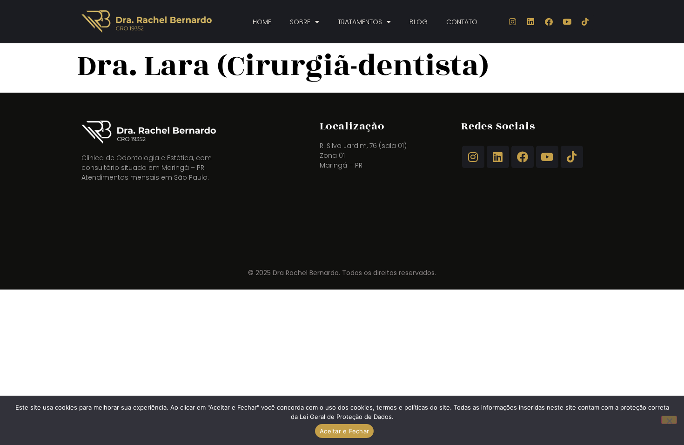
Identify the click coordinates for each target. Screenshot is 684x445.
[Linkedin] (531, 22)
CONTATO (461, 22)
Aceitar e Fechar (344, 431)
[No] (669, 420)
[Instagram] (513, 22)
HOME (262, 22)
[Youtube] (567, 22)
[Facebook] (549, 22)
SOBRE (300, 22)
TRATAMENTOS (360, 22)
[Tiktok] (585, 22)
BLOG (418, 22)
